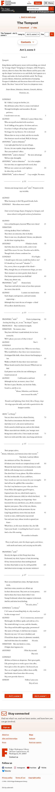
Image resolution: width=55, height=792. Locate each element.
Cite (35, 27)
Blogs (31, 735)
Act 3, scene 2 (15, 696)
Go (52, 34)
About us (5, 735)
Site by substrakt (7, 787)
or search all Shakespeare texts (41, 12)
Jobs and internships (9, 739)
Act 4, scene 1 (40, 696)
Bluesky (8, 771)
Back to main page (28, 17)
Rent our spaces (35, 742)
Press (4, 742)
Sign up (6, 727)
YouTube (33, 768)
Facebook (8, 768)
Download (24, 28)
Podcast (32, 739)
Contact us (13, 757)
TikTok (43, 768)
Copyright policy (34, 778)
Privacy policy (7, 778)
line (42, 34)
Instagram (21, 768)
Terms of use (20, 778)
